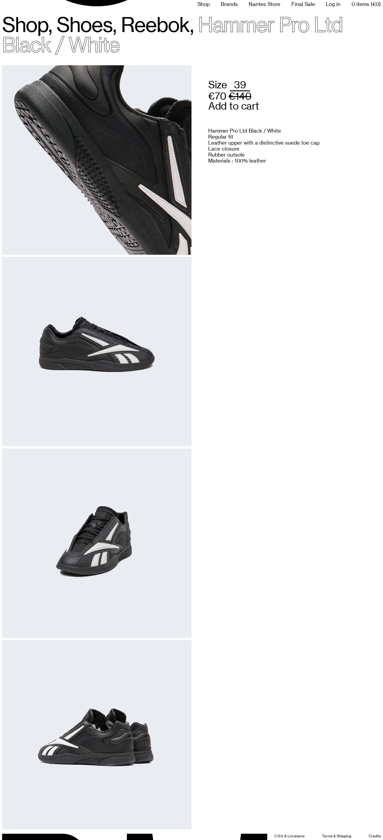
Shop (203, 4)
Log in (333, 4)
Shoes (85, 24)
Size (217, 85)
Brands (229, 4)
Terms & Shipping (336, 836)
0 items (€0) (366, 4)
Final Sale (303, 4)
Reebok (155, 24)
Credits (375, 836)
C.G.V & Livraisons (289, 836)
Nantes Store (264, 4)
